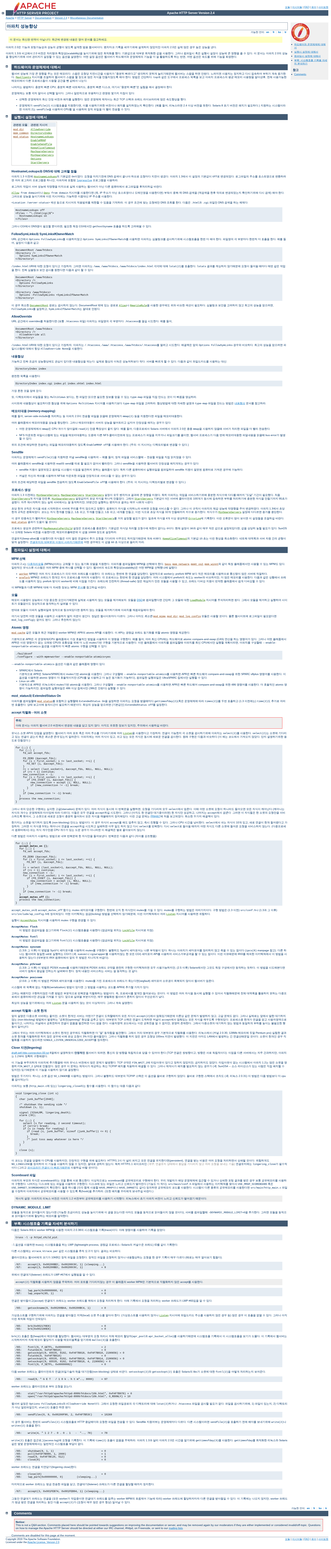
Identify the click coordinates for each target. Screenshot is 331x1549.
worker (23, 573)
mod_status (21, 136)
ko (279, 32)
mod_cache (18, 632)
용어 (313, 7)
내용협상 (239, 403)
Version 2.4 (61, 17)
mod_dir (18, 129)
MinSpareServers (42, 155)
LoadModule (197, 600)
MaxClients (23, 77)
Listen (127, 733)
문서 (80, 587)
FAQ (306, 7)
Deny (47, 192)
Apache (10, 17)
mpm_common (21, 133)
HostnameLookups (42, 136)
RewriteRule (138, 305)
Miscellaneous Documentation (86, 17)
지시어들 (297, 7)
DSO (140, 600)
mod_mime (159, 616)
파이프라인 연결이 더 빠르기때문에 (48, 1167)
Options (36, 158)
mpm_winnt (211, 564)
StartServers (40, 162)
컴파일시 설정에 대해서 (307, 56)
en (267, 32)
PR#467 (155, 816)
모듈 (287, 7)
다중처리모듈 (35, 563)
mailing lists (176, 1528)
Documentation (43, 17)
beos (168, 564)
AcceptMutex (28, 920)
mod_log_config (190, 616)
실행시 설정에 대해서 (306, 51)
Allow (15, 192)
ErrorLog (194, 518)
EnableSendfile (41, 144)
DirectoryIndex (41, 133)
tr (285, 32)
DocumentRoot (39, 305)
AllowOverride (41, 129)
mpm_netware (180, 564)
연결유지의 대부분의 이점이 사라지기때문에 (56, 542)
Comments (300, 74)
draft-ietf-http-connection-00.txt (30, 1052)
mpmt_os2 (197, 564)
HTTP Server (24, 17)
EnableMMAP (38, 140)
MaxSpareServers (42, 151)
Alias (123, 305)
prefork (24, 577)
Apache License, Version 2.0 (43, 1542)
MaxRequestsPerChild (57, 528)
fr (273, 32)
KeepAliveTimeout (43, 147)
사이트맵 (323, 7)
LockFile (128, 930)
